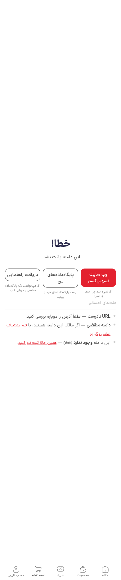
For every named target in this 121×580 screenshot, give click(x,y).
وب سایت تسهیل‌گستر (98, 277)
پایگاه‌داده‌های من (60, 278)
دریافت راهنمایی (22, 275)
